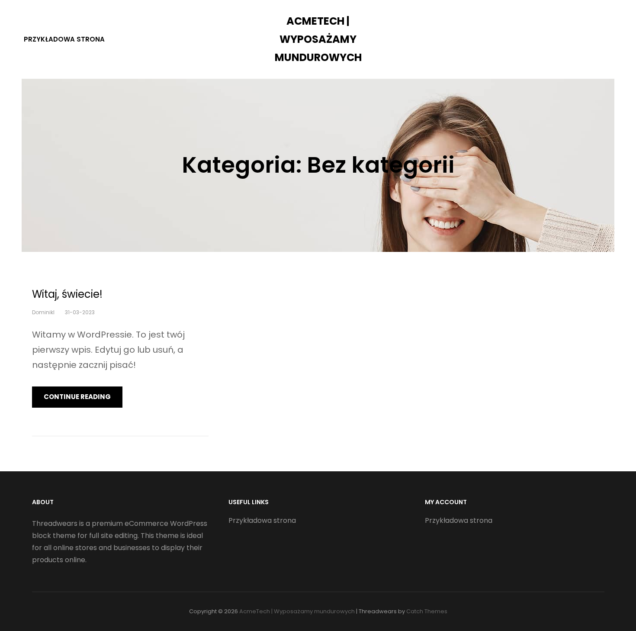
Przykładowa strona (64, 39)
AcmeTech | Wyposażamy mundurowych (318, 39)
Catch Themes (426, 611)
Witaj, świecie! (67, 294)
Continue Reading (77, 396)
